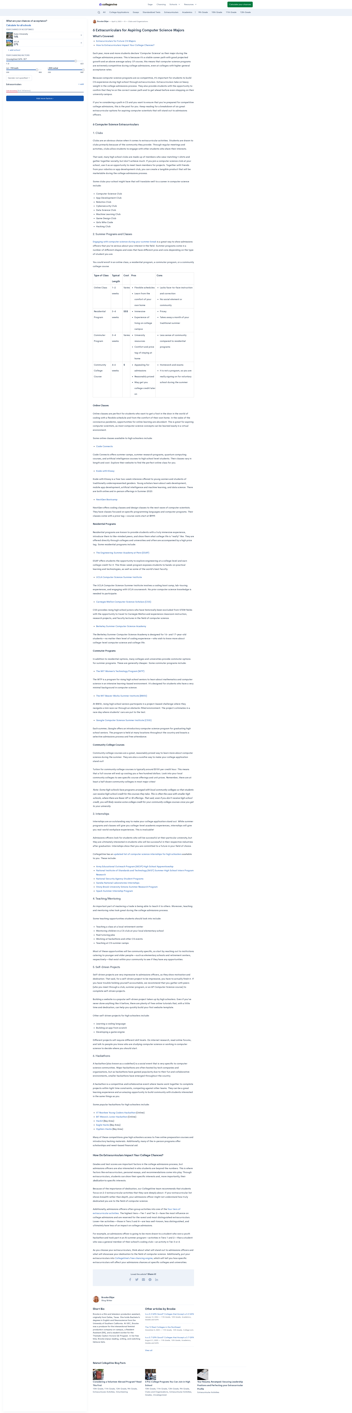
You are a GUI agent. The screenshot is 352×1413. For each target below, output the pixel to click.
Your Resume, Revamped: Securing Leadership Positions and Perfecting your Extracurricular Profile (220, 1385)
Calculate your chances (240, 4)
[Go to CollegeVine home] (108, 4)
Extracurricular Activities (104, 1391)
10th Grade (217, 12)
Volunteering (122, 1391)
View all (148, 1350)
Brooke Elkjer (103, 21)
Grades (148, 1394)
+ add (81, 84)
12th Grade (245, 12)
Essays (136, 12)
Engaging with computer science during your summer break (124, 241)
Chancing (161, 4)
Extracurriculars (171, 12)
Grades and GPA (152, 1319)
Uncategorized (160, 1394)
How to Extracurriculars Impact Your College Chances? (125, 45)
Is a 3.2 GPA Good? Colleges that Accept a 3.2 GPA (169, 1314)
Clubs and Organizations (138, 21)
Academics (187, 12)
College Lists (188, 1330)
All (104, 12)
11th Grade (231, 12)
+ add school (14, 50)
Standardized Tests (151, 12)
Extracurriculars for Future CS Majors (116, 41)
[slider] (75, 61)
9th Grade (203, 12)
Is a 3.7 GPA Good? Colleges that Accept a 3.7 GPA (169, 1337)
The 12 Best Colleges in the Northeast (163, 1327)
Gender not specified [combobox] (18, 78)
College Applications (119, 12)
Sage (150, 4)
